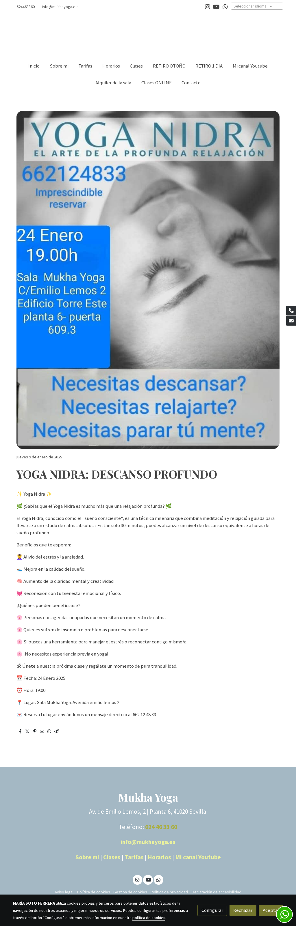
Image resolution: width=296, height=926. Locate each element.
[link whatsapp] (225, 6)
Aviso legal (64, 892)
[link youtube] (216, 6)
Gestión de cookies (130, 892)
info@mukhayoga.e (58, 6)
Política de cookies (93, 892)
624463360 (25, 6)
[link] (50, 35)
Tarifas (135, 857)
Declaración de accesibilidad (216, 892)
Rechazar (242, 910)
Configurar (212, 910)
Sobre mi (87, 857)
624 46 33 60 (161, 827)
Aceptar (271, 910)
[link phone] (291, 311)
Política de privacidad (169, 892)
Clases (112, 857)
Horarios (160, 857)
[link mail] (291, 321)
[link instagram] (207, 6)
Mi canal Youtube (198, 857)
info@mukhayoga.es (148, 842)
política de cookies (148, 917)
